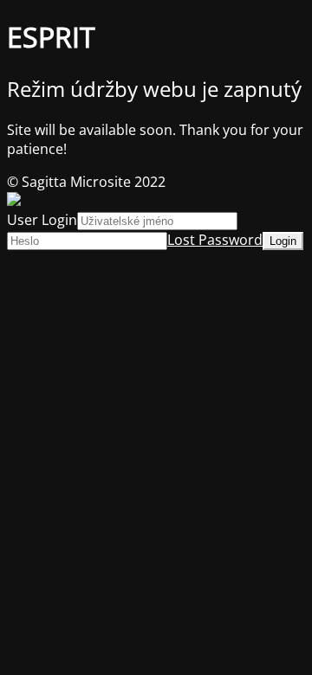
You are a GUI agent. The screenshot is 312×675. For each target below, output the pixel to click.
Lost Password (215, 239)
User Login (42, 219)
